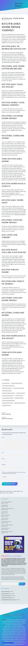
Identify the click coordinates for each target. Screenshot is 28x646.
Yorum (3, 437)
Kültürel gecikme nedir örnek (8, 398)
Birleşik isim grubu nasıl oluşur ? (7, 531)
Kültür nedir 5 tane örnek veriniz (8, 385)
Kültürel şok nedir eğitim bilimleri (8, 400)
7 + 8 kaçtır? (4, 476)
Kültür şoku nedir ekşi (20, 393)
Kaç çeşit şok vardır (6, 383)
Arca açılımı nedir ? (4, 511)
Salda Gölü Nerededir (5, 591)
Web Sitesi (4, 464)
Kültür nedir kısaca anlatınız (18, 388)
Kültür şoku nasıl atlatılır (7, 390)
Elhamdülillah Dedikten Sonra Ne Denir (8, 599)
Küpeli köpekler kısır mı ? (5, 528)
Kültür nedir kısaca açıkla (7, 388)
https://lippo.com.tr (18, 491)
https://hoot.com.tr (4, 492)
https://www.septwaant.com (7, 491)
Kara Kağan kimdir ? (4, 505)
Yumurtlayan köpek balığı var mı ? (7, 524)
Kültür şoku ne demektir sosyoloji (8, 393)
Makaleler (7, 380)
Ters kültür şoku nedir (6, 405)
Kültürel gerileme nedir (19, 398)
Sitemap (11, 492)
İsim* (3, 452)
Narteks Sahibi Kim (6, 414)
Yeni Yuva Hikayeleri (18, 4)
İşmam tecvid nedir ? (5, 518)
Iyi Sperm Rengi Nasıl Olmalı (6, 595)
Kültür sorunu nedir (19, 395)
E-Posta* (3, 458)
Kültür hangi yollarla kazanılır (17, 383)
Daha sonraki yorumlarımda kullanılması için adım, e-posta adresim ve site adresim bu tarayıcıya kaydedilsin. (14, 473)
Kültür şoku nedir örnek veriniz (8, 395)
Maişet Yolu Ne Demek (7, 418)
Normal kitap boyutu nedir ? (6, 521)
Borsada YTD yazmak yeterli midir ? (7, 508)
